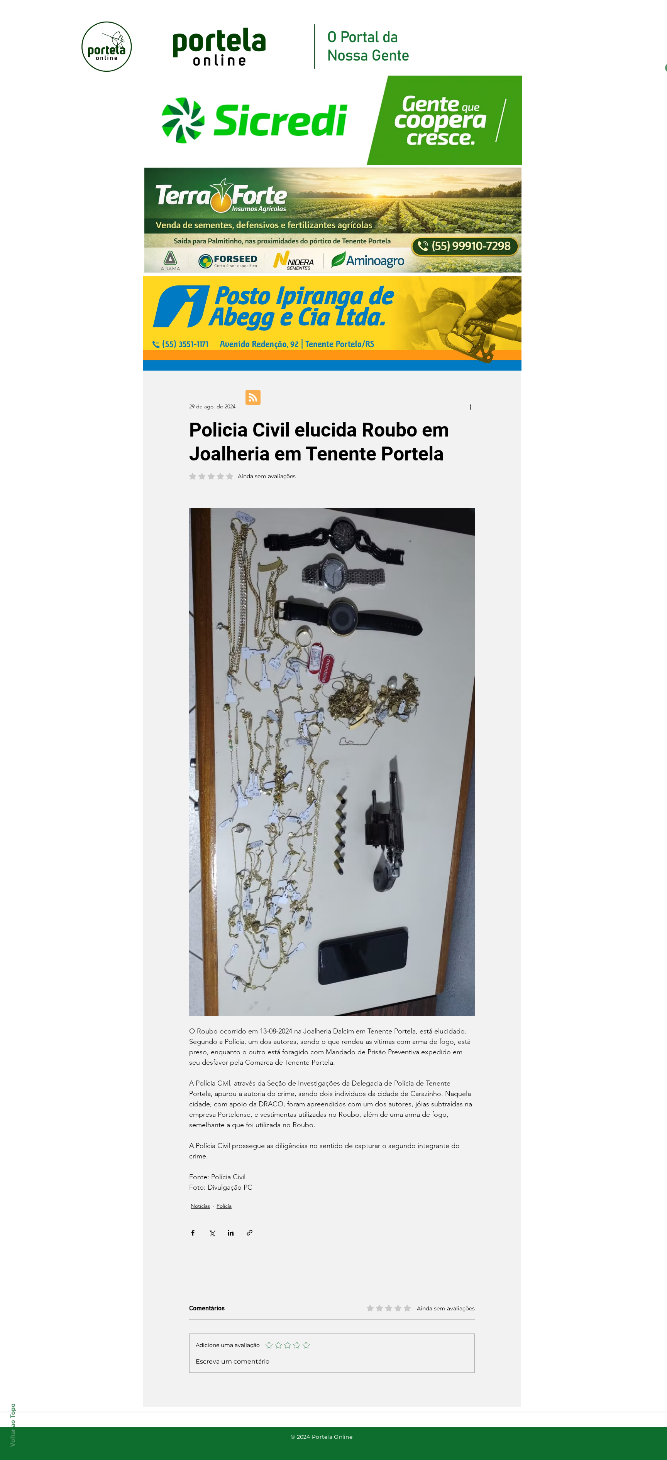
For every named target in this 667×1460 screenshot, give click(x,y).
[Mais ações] (470, 406)
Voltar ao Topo (13, 1425)
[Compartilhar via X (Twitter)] (211, 1232)
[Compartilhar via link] (249, 1232)
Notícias (200, 1205)
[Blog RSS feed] (253, 398)
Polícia (224, 1205)
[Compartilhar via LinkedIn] (230, 1232)
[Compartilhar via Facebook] (192, 1232)
